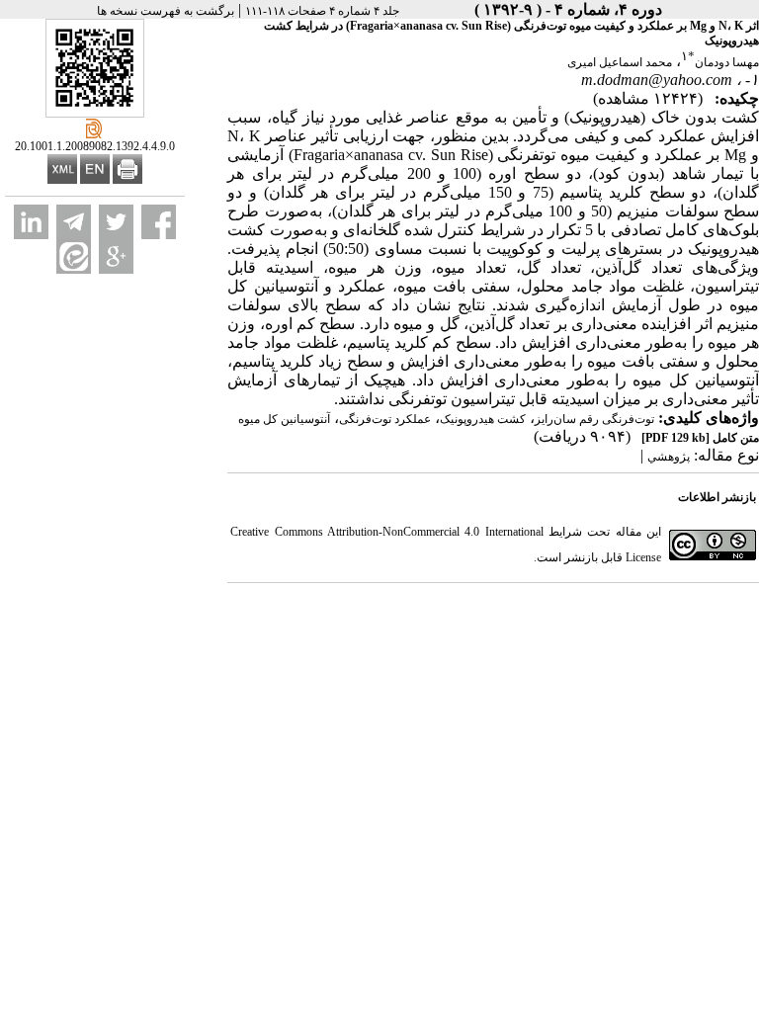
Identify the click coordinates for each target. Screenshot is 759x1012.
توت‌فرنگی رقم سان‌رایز (594, 419)
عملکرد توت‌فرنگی (385, 419)
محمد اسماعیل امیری (619, 62)
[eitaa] (73, 256)
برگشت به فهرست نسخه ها (165, 11)
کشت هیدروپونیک (483, 419)
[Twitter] (116, 222)
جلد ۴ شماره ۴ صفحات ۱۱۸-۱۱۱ (322, 11)
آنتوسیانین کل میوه (284, 419)
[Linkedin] (31, 222)
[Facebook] (158, 222)
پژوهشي (668, 457)
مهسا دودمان (727, 62)
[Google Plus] (116, 256)
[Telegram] (73, 222)
